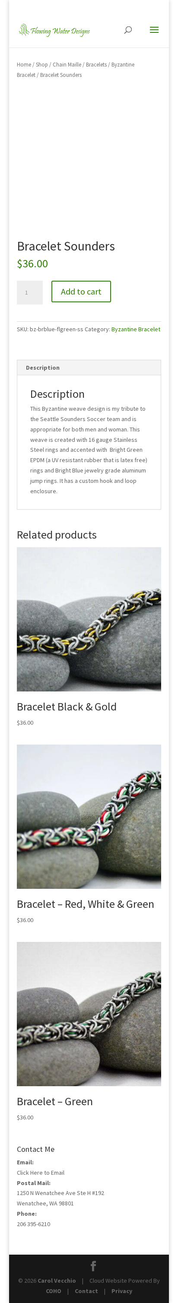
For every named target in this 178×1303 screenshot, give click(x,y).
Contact (86, 1291)
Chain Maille (67, 64)
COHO (53, 1291)
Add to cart (81, 291)
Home (24, 64)
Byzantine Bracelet (135, 329)
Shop (42, 64)
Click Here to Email (40, 1172)
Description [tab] (43, 367)
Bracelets (96, 64)
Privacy (121, 1291)
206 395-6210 (33, 1224)
